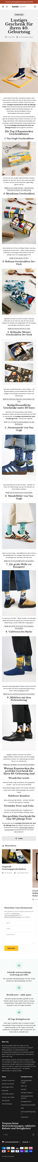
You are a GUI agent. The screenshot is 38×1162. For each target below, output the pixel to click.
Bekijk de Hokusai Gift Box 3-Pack (19, 329)
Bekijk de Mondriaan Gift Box (19, 258)
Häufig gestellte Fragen (26, 1082)
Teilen (20, 838)
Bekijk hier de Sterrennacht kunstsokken (19, 492)
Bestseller (5, 1091)
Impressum (25, 1117)
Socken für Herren (8, 1084)
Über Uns (24, 1086)
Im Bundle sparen (8, 1094)
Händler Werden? (27, 1093)
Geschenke (6, 1101)
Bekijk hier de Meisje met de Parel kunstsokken (19, 765)
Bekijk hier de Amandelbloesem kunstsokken (19, 561)
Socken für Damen (8, 1080)
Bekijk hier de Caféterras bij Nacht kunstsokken (19, 694)
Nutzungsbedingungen (28, 1113)
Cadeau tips (19, 14)
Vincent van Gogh (8, 1097)
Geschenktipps (7, 1104)
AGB (22, 1108)
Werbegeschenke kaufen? (27, 1097)
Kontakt (23, 1089)
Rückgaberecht (26, 1101)
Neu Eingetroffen (7, 1087)
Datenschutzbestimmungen (12, 917)
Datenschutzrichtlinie (28, 1105)
